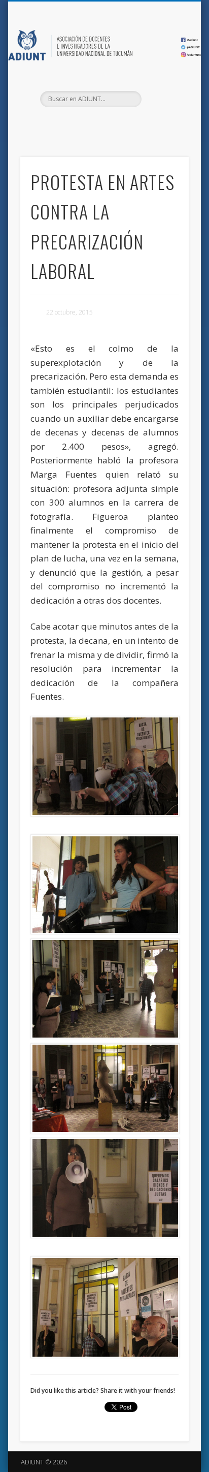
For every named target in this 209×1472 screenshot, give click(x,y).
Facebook (82, 124)
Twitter (103, 124)
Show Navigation (164, 91)
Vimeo (124, 124)
